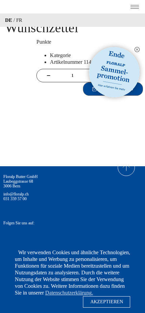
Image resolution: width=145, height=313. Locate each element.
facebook (7, 236)
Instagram (26, 236)
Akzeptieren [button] (106, 301)
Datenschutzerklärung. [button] (69, 293)
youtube (46, 236)
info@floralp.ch (16, 194)
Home (72, 6)
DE (8, 20)
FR (19, 20)
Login (139, 20)
